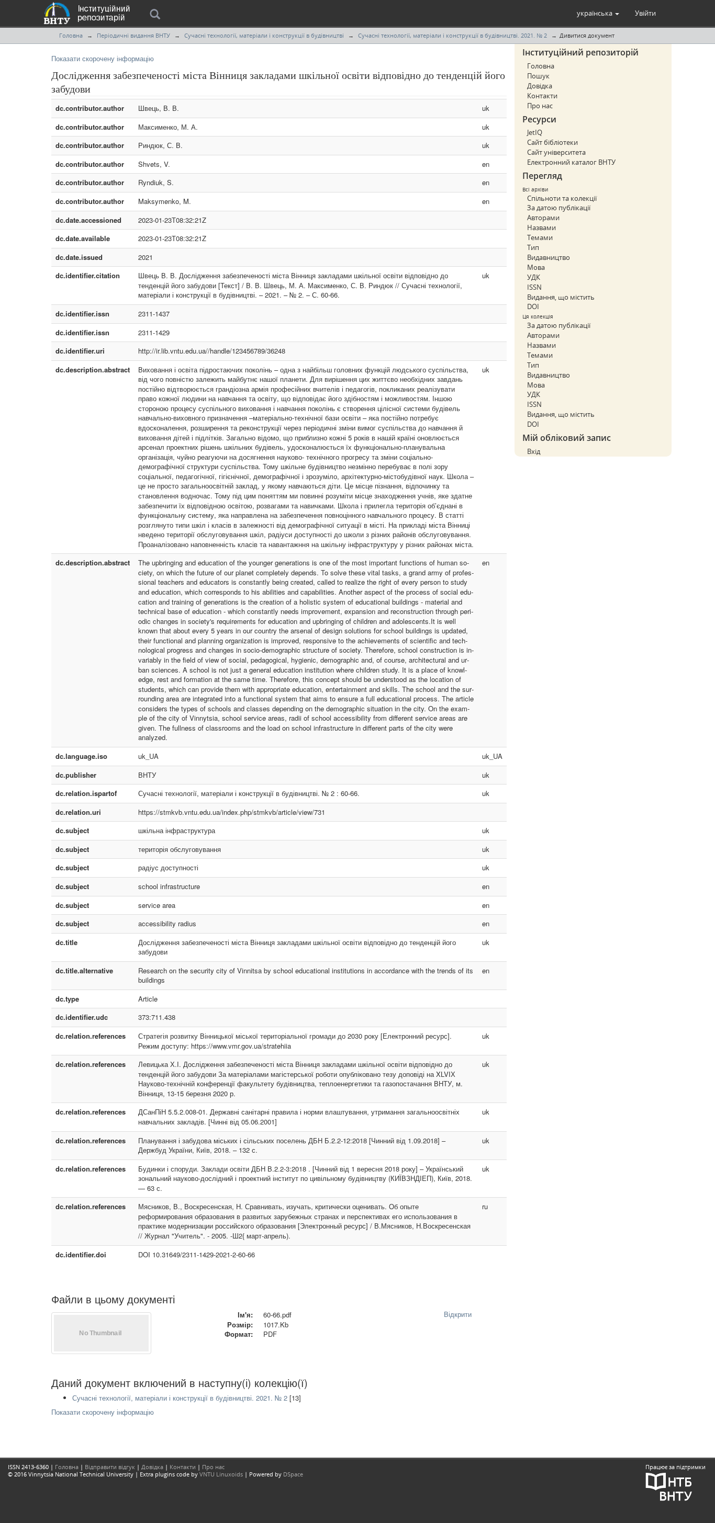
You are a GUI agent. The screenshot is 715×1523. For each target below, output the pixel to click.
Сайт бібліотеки (552, 142)
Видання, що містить (561, 297)
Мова (536, 267)
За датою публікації (558, 207)
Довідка (539, 85)
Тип (533, 247)
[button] (598, 13)
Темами (540, 237)
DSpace (293, 1474)
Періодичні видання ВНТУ (133, 35)
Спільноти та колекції (562, 198)
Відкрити (458, 1314)
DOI (533, 306)
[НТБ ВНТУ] (668, 1486)
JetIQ (534, 132)
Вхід (533, 451)
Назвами (541, 227)
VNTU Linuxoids (221, 1474)
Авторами (543, 217)
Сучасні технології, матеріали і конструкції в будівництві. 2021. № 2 (452, 35)
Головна (71, 35)
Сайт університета (556, 152)
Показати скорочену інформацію (102, 58)
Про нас (540, 105)
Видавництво (548, 257)
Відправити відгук (110, 1467)
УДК (533, 277)
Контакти (542, 95)
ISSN (534, 287)
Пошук (538, 76)
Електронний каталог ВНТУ (571, 162)
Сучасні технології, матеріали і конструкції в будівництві (264, 35)
